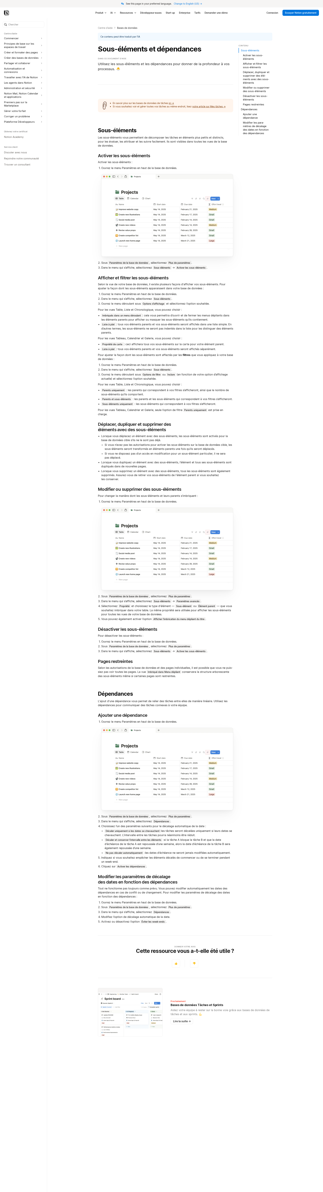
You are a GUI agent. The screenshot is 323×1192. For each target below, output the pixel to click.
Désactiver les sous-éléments (255, 97)
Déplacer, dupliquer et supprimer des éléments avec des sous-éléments (256, 77)
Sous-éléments (117, 130)
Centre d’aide (105, 27)
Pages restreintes (253, 104)
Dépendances (115, 693)
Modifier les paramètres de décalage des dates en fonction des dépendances (256, 128)
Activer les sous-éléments (253, 57)
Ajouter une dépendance (250, 116)
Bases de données (127, 27)
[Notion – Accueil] (7, 13)
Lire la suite (182, 1021)
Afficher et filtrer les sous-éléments (255, 65)
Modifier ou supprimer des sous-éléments (256, 89)
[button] (23, 25)
